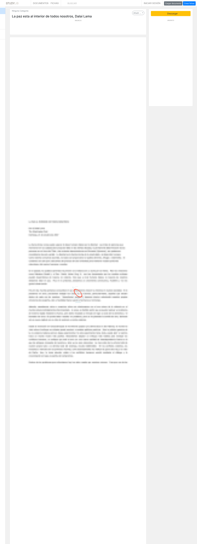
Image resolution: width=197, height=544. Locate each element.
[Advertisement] (78, 28)
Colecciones (2, 24)
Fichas (55, 3)
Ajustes (2, 44)
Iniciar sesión (152, 3)
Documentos (41, 3)
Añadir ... (137, 13)
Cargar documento (173, 3)
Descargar (172, 13)
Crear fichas (189, 3)
